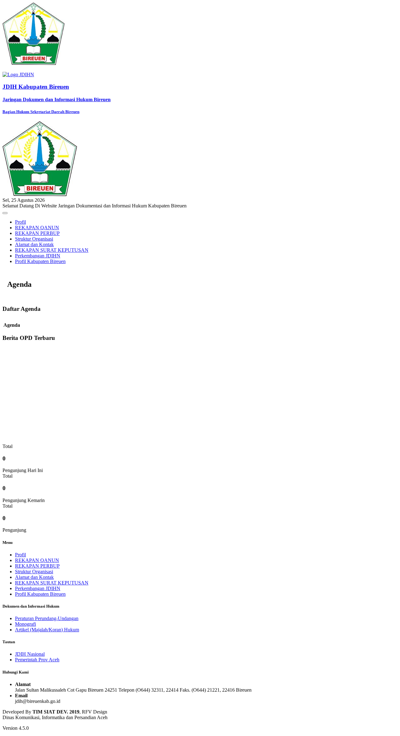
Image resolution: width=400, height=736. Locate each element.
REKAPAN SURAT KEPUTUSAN (51, 250)
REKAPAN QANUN (37, 227)
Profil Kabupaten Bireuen (40, 261)
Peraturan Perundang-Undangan (46, 618)
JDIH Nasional (30, 654)
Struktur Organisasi (34, 238)
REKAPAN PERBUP (37, 233)
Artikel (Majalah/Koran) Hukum (47, 629)
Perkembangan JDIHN (37, 255)
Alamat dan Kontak (34, 244)
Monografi (25, 624)
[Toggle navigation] (5, 213)
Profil (20, 222)
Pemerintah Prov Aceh (37, 659)
